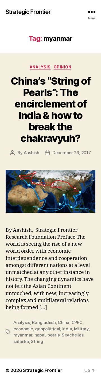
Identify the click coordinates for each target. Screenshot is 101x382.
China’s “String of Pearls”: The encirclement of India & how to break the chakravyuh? (50, 109)
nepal (40, 335)
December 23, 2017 (71, 152)
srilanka (21, 341)
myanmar (22, 335)
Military (81, 328)
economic (23, 328)
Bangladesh (44, 322)
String (37, 341)
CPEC (77, 322)
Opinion (63, 67)
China (63, 322)
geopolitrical (47, 328)
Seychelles (72, 335)
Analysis (40, 67)
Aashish (31, 152)
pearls (53, 335)
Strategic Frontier (28, 12)
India (67, 328)
